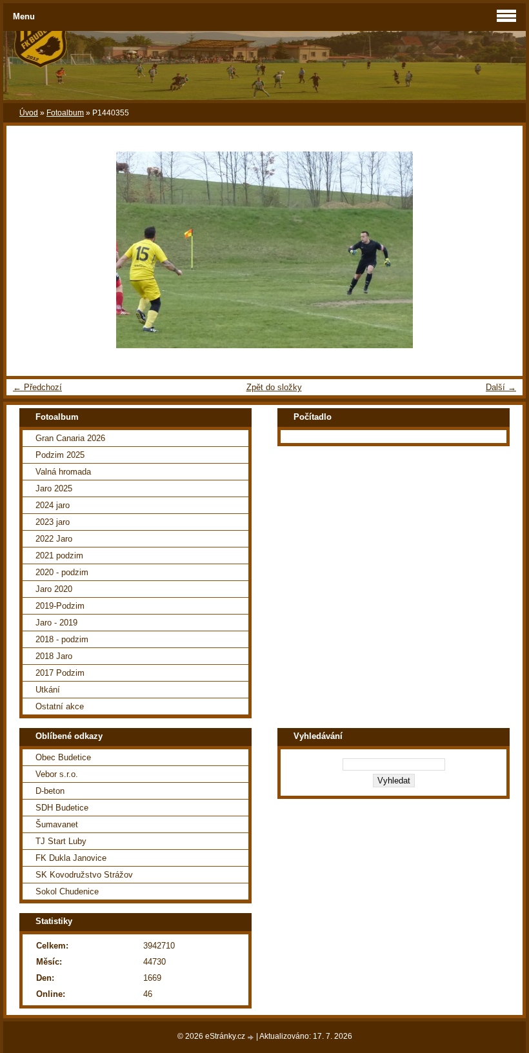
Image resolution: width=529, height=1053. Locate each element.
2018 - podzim (61, 639)
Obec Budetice (63, 757)
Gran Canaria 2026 (70, 438)
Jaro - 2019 (56, 622)
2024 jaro (52, 505)
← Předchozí (37, 387)
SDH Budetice (61, 807)
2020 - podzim (61, 572)
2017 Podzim (60, 673)
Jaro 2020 (53, 589)
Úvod (28, 113)
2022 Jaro (53, 539)
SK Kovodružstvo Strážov (84, 875)
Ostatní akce (59, 706)
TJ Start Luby (60, 841)
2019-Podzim (60, 606)
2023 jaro (52, 522)
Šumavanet (56, 824)
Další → (501, 387)
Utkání (47, 689)
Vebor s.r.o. (56, 774)
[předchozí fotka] (27, 250)
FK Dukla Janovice (70, 858)
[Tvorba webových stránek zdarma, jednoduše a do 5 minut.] (251, 1037)
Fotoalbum (65, 113)
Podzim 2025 (60, 455)
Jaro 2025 (53, 488)
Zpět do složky (274, 387)
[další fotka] (501, 250)
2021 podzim (59, 555)
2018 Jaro (53, 656)
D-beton (50, 791)
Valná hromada (63, 472)
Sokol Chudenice (67, 891)
